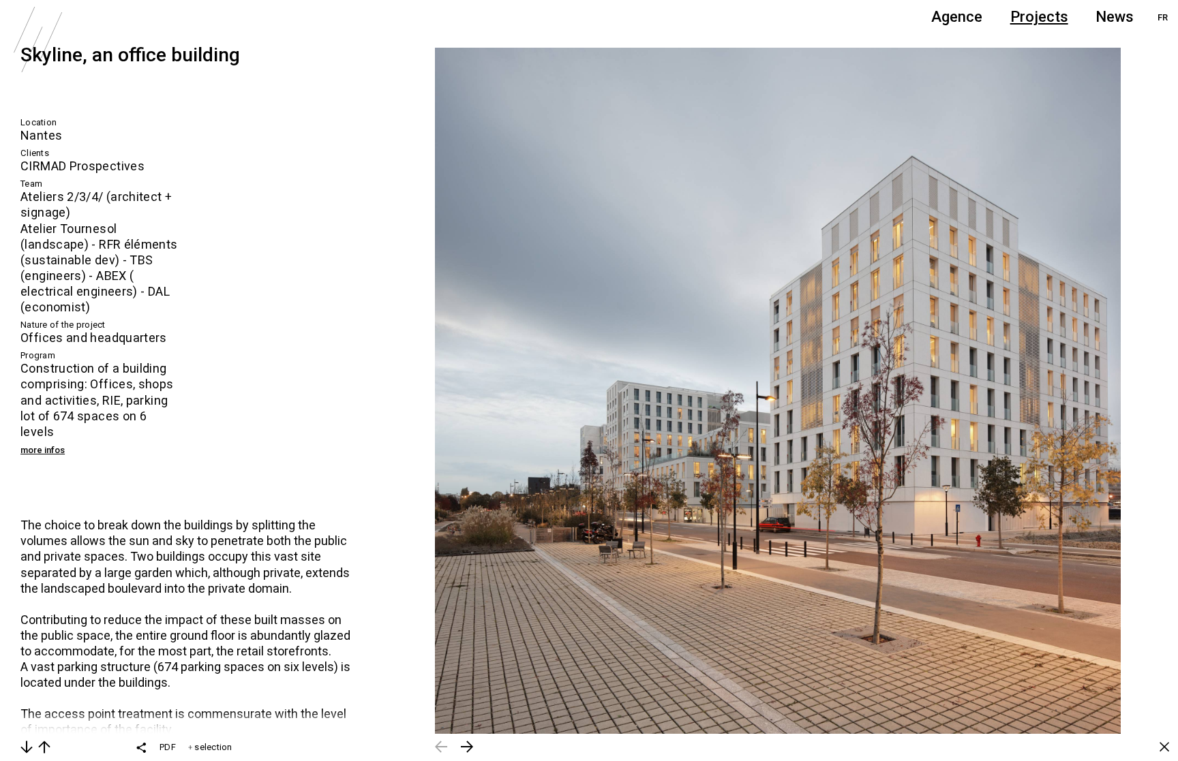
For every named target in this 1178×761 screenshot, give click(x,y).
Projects (1039, 16)
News (1115, 16)
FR (1163, 17)
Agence (956, 16)
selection (212, 747)
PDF (168, 747)
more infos (42, 450)
